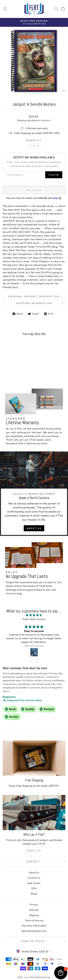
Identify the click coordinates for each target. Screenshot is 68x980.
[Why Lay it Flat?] (34, 812)
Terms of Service (34, 920)
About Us (34, 528)
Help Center (34, 883)
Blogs (34, 893)
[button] (31, 661)
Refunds (34, 909)
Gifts (34, 888)
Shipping (21, 120)
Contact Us (34, 877)
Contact (33, 861)
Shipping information (34, 303)
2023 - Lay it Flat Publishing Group (34, 977)
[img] (34, 615)
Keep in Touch (33, 941)
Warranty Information (34, 925)
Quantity (34, 140)
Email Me (54, 174)
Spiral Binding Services (34, 930)
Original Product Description (34, 296)
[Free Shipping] (34, 758)
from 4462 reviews (34, 619)
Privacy (34, 904)
